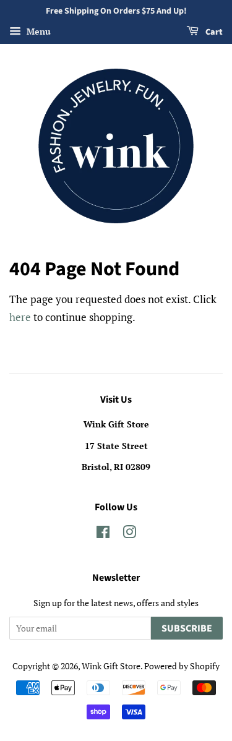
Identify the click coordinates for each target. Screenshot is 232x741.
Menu (37, 31)
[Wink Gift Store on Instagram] (129, 534)
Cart (213, 32)
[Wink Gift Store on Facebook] (103, 534)
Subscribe (186, 628)
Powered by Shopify (182, 666)
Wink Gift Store (111, 666)
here (20, 317)
